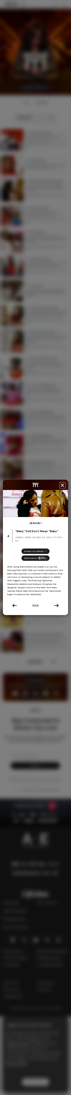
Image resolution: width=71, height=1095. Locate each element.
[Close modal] (62, 485)
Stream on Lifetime (34, 551)
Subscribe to (30, 558)
